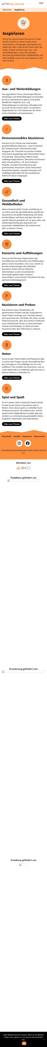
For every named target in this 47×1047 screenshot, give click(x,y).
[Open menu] (41, 3)
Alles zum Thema (12, 118)
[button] (6, 436)
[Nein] (44, 1039)
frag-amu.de (16, 4)
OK (24, 1043)
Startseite (7, 9)
